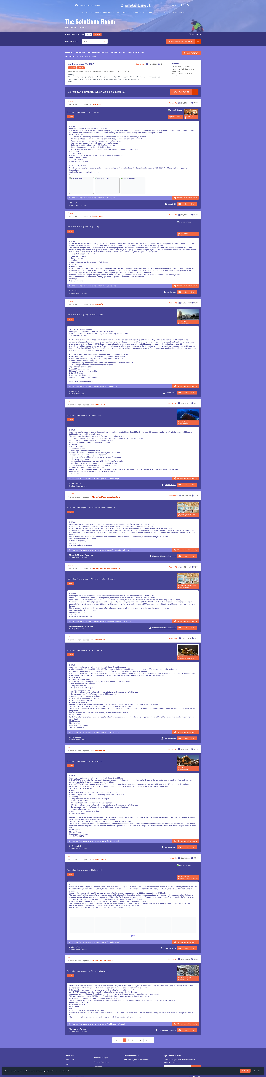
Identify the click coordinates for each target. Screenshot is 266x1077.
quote (73, 68)
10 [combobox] (146, 1040)
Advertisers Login (101, 1058)
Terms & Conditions (101, 1062)
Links (67, 1064)
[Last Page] (141, 1040)
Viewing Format (72, 41)
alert (81, 68)
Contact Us (69, 1060)
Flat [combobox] (85, 41)
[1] (132, 936)
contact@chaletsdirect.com (138, 1060)
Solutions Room (123, 12)
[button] (104, 41)
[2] (134, 936)
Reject (257, 1071)
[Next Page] (136, 1040)
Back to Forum (192, 53)
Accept (245, 1071)
